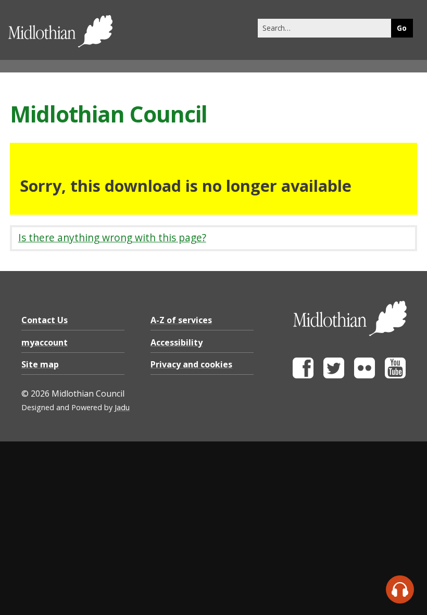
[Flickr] (364, 375)
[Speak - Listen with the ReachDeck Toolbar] (400, 589)
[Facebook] (303, 375)
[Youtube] (395, 375)
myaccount (44, 342)
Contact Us (44, 320)
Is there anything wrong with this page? (112, 237)
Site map (40, 364)
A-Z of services (181, 320)
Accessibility (176, 342)
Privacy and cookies (191, 364)
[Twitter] (333, 375)
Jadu (122, 407)
